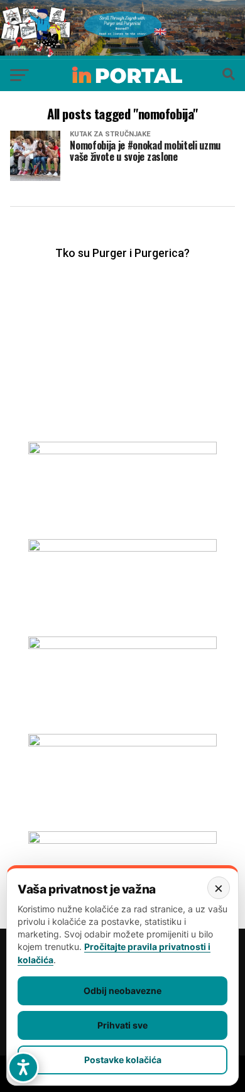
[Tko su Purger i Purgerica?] (122, 338)
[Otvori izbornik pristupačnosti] (23, 1067)
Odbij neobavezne (122, 990)
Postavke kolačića (122, 1059)
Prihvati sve (122, 1025)
